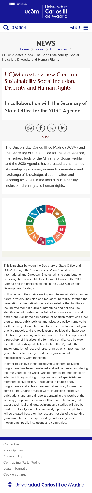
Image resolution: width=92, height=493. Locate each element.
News (39, 49)
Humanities (58, 49)
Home (24, 49)
